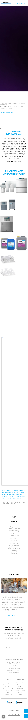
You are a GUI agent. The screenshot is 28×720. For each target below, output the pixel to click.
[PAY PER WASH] (9, 702)
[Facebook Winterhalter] (9, 714)
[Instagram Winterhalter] (12, 714)
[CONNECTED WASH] (19, 702)
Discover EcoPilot (7, 112)
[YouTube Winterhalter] (18, 714)
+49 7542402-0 (20, 3)
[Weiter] (0, 128)
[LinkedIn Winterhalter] (15, 714)
